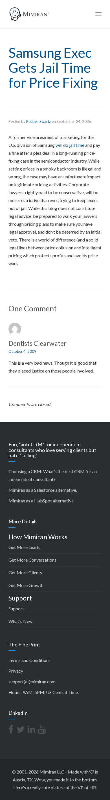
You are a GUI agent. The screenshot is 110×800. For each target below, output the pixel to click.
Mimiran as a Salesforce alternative (42, 490)
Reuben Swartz (38, 121)
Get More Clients (25, 572)
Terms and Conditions (29, 660)
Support (16, 608)
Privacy (15, 670)
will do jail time (70, 145)
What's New (20, 621)
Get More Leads (24, 547)
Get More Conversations (32, 559)
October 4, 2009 (22, 351)
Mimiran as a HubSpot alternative (41, 500)
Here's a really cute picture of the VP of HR (54, 787)
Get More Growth (25, 585)
